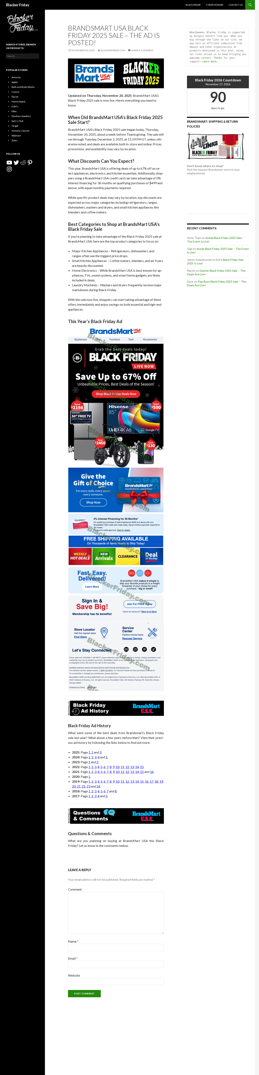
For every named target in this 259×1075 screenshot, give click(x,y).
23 (88, 786)
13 (132, 767)
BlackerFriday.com (113, 50)
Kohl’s (15, 106)
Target (15, 125)
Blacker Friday (17, 5)
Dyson (15, 96)
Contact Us (236, 4)
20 (74, 786)
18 (156, 781)
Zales (14, 140)
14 (137, 767)
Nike (14, 111)
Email (73, 958)
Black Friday (193, 4)
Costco (15, 91)
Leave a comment (142, 50)
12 (127, 767)
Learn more (209, 61)
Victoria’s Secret (20, 130)
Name (73, 941)
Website (74, 975)
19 (161, 781)
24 (98, 786)
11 (122, 767)
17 (151, 781)
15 (142, 767)
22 (83, 786)
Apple (15, 82)
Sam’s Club (17, 120)
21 (79, 786)
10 (117, 767)
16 (152, 772)
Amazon (16, 77)
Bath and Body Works (23, 86)
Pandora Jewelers (21, 116)
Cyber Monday (214, 4)
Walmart (16, 135)
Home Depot (18, 101)
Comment (75, 889)
